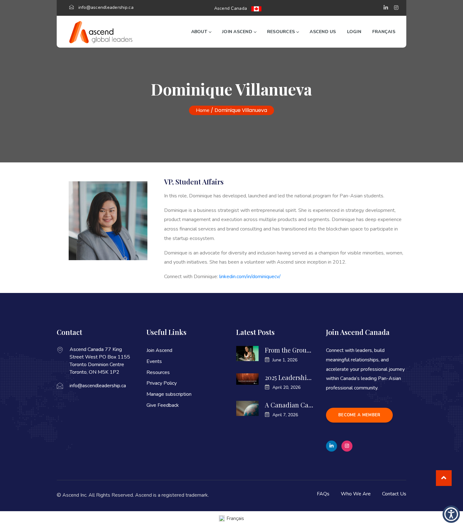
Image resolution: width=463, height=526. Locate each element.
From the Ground (289, 350)
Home (202, 110)
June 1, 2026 (284, 360)
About (199, 32)
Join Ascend (237, 32)
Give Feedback (162, 405)
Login (354, 32)
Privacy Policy (161, 383)
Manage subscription (168, 394)
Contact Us (394, 493)
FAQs (323, 493)
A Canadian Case (289, 405)
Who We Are (356, 493)
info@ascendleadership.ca (106, 7)
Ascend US (323, 32)
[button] (386, 7)
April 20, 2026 (286, 387)
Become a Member (359, 415)
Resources (281, 32)
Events (154, 361)
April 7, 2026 (285, 415)
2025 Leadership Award (289, 377)
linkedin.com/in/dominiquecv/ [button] (250, 276)
